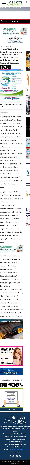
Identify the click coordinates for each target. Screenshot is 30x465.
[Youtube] (16, 456)
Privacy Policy (25, 461)
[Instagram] (13, 456)
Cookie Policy (17, 461)
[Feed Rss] (19, 456)
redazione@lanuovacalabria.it (19, 449)
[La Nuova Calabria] (15, 3)
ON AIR (15, 21)
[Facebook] (10, 456)
